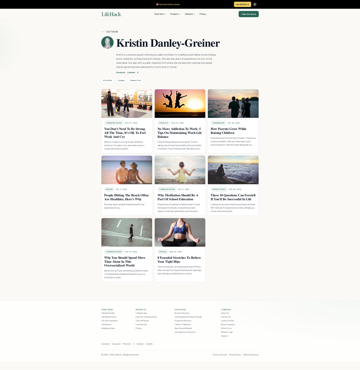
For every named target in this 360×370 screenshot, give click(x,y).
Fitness (162, 252)
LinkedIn (149, 344)
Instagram (116, 344)
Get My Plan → (242, 4)
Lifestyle (163, 123)
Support (224, 336)
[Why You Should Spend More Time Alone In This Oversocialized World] (126, 232)
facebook (120, 72)
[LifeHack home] (111, 14)
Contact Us (226, 317)
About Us (225, 313)
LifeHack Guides (108, 313)
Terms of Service (220, 354)
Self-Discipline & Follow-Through (188, 317)
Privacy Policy (235, 354)
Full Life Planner (142, 320)
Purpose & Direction (183, 320)
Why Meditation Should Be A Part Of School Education (178, 197)
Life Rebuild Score (108, 317)
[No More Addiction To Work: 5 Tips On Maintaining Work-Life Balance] (180, 103)
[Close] (255, 4)
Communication (114, 123)
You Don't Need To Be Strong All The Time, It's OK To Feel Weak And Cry (125, 132)
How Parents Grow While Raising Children (229, 130)
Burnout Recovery (182, 313)
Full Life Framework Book (146, 317)
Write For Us (226, 328)
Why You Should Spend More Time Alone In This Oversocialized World (124, 261)
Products (174, 14)
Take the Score (248, 14)
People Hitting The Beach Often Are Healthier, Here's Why (126, 197)
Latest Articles (227, 320)
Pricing (203, 14)
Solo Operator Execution (185, 332)
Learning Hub (141, 324)
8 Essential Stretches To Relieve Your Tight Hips (179, 259)
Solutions (189, 14)
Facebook (105, 344)
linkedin (131, 72)
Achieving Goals (108, 328)
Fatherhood (218, 123)
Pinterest (127, 344)
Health (109, 189)
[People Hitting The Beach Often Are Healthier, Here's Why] (126, 170)
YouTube (140, 344)
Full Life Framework (109, 320)
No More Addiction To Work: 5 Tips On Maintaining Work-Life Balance (180, 132)
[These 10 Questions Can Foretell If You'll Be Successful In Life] (233, 170)
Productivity (219, 189)
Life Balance (106, 324)
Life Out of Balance (182, 324)
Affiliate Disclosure (251, 354)
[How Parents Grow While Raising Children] (233, 103)
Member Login (227, 332)
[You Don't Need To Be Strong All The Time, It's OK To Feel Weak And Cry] (126, 103)
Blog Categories (228, 324)
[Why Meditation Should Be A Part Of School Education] (180, 170)
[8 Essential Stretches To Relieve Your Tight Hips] (180, 232)
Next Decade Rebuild (183, 328)
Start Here (159, 14)
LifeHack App (141, 313)
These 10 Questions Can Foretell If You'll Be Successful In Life (233, 197)
